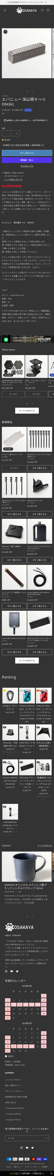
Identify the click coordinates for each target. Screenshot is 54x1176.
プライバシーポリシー (14, 1091)
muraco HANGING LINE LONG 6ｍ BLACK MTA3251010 (38, 593)
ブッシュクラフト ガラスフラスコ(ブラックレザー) (39, 547)
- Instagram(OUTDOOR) (14, 1108)
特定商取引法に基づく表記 (28, 1171)
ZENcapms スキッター (35, 500)
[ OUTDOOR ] (8, 684)
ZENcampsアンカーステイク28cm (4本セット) (13, 501)
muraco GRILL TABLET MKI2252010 (13, 638)
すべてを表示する (27, 410)
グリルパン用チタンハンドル (12, 454)
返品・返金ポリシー (13, 1085)
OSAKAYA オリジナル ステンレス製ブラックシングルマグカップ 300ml (25, 886)
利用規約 (45, 1167)
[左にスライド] (21, 91)
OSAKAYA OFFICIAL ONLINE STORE (26, 1164)
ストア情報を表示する (13, 179)
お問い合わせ (10, 1102)
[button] (5, 10)
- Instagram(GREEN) (13, 1114)
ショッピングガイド (13, 1079)
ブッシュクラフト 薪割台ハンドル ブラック (14, 593)
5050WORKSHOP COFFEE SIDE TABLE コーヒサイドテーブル (12, 381)
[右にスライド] (32, 91)
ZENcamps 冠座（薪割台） (12, 546)
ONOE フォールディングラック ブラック (36, 381)
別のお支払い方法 (27, 166)
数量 (3, 128)
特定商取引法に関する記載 (16, 1097)
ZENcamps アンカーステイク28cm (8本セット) (39, 455)
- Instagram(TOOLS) (13, 1119)
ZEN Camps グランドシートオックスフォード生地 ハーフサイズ (39, 639)
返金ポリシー (18, 1167)
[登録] (46, 1138)
